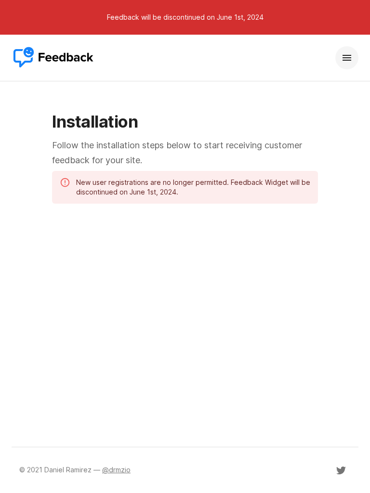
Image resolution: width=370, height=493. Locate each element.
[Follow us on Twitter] (341, 470)
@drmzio (116, 470)
